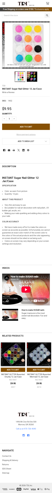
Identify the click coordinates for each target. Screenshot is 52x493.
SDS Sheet (6, 469)
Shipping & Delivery (10, 460)
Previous (2, 367)
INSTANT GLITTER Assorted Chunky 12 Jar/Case (13, 375)
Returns (5, 464)
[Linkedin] (23, 150)
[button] (26, 141)
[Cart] (48, 3)
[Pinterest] (28, 150)
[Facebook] (4, 150)
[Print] (14, 150)
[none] (26, 45)
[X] (19, 150)
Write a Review (8, 92)
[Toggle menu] (3, 3)
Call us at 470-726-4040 (26, 429)
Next (49, 367)
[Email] (9, 150)
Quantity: (7, 114)
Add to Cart (13, 370)
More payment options (26, 135)
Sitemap (5, 473)
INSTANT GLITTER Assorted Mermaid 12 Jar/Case (39, 375)
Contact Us (6, 456)
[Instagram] (24, 435)
